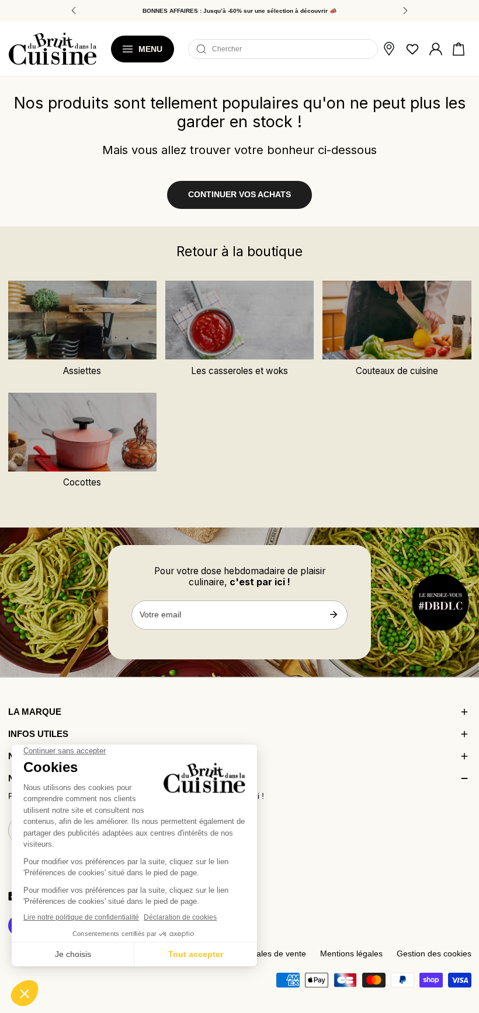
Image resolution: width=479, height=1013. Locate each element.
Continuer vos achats (239, 194)
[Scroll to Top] (459, 944)
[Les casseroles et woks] (239, 320)
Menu (150, 49)
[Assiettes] (82, 320)
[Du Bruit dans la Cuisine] (52, 49)
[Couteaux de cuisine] (396, 320)
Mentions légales (351, 953)
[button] (458, 49)
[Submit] (333, 614)
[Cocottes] (82, 432)
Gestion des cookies (434, 953)
